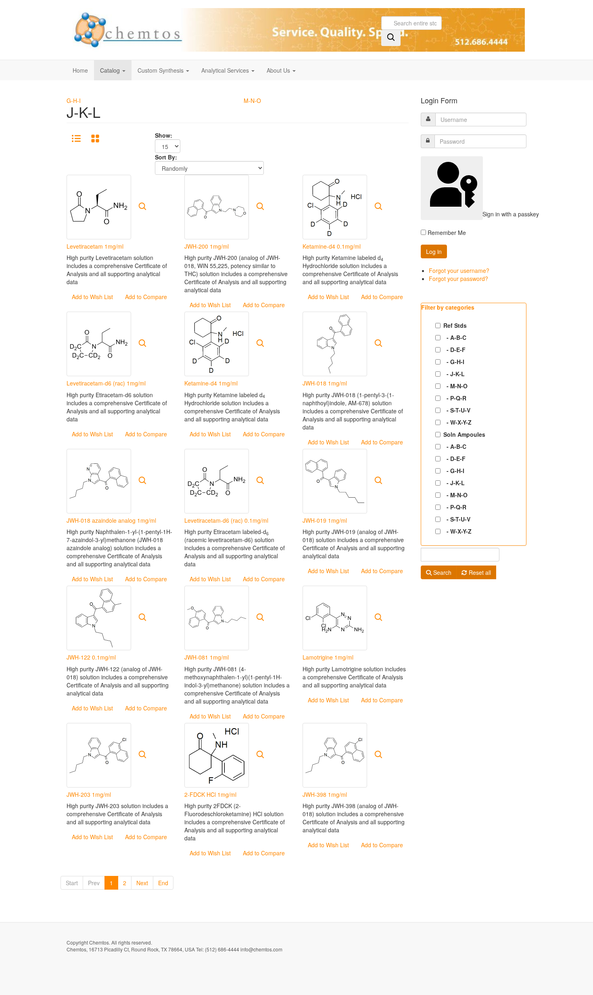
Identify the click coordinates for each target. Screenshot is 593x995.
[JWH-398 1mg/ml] (335, 754)
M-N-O (252, 100)
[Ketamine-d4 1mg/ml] (216, 343)
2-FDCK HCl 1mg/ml (210, 794)
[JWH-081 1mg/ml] (216, 617)
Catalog (110, 70)
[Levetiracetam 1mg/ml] (99, 206)
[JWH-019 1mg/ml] (335, 480)
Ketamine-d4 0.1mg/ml (332, 246)
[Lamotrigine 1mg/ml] (335, 617)
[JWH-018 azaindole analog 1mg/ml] (99, 480)
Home (80, 70)
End (163, 883)
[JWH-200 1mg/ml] (216, 206)
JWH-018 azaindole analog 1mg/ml (111, 520)
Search (441, 572)
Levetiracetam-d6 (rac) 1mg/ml (106, 383)
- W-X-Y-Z (457, 422)
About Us (279, 70)
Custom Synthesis (161, 70)
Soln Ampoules (464, 434)
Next (142, 883)
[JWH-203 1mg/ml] (99, 754)
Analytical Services (226, 70)
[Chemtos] (296, 30)
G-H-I (74, 100)
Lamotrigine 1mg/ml (328, 657)
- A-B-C (454, 337)
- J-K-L (454, 374)
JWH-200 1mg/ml (206, 246)
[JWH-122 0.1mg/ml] (99, 617)
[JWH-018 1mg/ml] (335, 343)
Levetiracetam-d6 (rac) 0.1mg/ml (226, 520)
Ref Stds (455, 325)
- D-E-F (454, 350)
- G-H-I (453, 362)
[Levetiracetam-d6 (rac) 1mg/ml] (99, 343)
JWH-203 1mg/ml (89, 794)
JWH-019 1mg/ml (325, 520)
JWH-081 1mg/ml (206, 657)
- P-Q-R (454, 398)
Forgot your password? (458, 278)
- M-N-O (455, 386)
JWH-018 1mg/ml (325, 383)
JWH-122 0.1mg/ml (91, 657)
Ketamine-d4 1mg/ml (211, 383)
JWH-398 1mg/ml (325, 794)
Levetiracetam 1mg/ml (95, 246)
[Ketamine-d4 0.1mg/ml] (335, 206)
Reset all (479, 572)
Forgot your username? (459, 270)
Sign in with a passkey (482, 214)
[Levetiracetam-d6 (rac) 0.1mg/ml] (216, 480)
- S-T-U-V (456, 410)
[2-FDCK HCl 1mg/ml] (216, 754)
